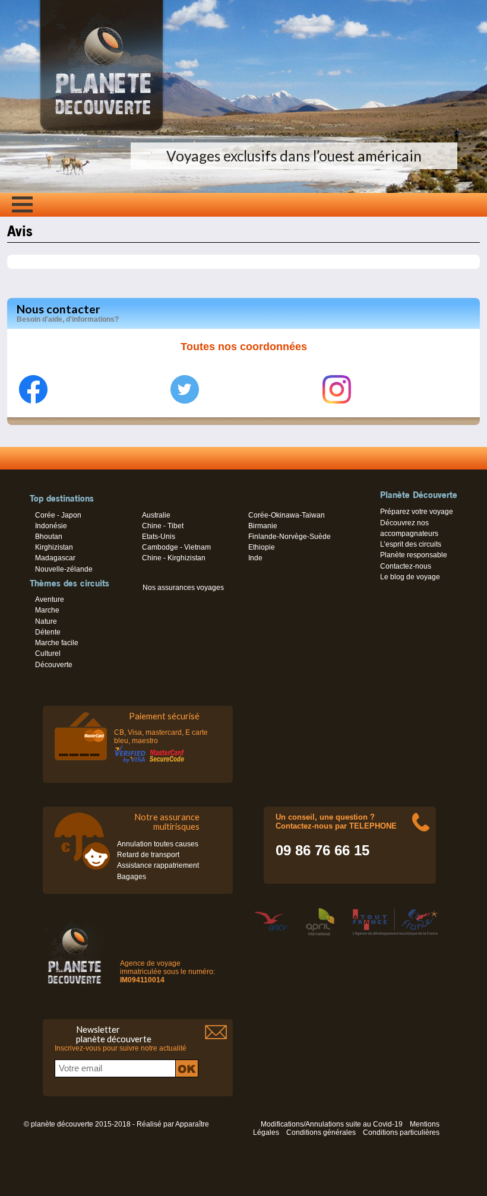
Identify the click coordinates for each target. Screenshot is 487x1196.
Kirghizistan (54, 547)
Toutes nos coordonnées (244, 347)
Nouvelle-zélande (64, 569)
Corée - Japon (58, 515)
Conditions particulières (401, 1132)
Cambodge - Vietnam (176, 547)
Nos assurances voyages (183, 587)
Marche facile (56, 643)
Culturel (48, 653)
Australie (156, 515)
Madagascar (55, 558)
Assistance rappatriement (158, 865)
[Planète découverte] (74, 954)
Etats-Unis (158, 536)
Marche (47, 610)
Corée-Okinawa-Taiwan (286, 515)
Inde (255, 558)
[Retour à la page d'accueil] (101, 130)
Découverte (53, 665)
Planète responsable (413, 555)
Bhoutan (48, 536)
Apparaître (192, 1124)
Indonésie (51, 526)
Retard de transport (148, 855)
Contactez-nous (405, 566)
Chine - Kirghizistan (173, 558)
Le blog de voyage (410, 577)
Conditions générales (321, 1132)
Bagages (131, 877)
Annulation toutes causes (157, 844)
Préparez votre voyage (416, 511)
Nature (46, 621)
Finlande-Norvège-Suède (289, 536)
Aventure (49, 599)
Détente (48, 632)
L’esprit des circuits (410, 544)
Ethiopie (261, 547)
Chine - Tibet (163, 526)
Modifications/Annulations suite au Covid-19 (332, 1124)
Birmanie (262, 526)
